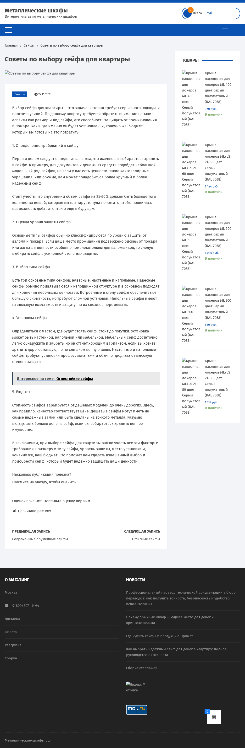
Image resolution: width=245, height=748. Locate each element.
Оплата (11, 632)
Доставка (12, 619)
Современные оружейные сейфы (40, 539)
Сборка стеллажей (141, 668)
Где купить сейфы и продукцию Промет (159, 636)
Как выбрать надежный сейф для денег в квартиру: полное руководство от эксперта (176, 652)
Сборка (11, 658)
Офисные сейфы (146, 539)
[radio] (16, 492)
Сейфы (20, 94)
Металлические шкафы (36, 10)
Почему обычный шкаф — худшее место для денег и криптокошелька (170, 620)
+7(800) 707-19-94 (25, 606)
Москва (11, 592)
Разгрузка (13, 645)
